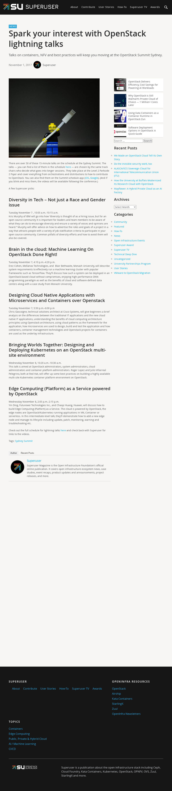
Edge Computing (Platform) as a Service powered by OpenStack (59, 391)
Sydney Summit (24, 441)
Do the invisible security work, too (133, 163)
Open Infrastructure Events (129, 240)
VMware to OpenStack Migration (132, 272)
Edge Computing (19, 734)
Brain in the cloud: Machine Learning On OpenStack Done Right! (51, 251)
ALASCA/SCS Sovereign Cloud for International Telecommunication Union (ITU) (136, 172)
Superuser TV (138, 7)
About (74, 7)
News (117, 235)
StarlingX (117, 704)
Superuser (49, 65)
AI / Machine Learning (22, 744)
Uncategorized (122, 259)
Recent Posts (27, 453)
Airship (116, 693)
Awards (155, 7)
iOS (87, 177)
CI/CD (12, 749)
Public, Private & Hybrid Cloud (28, 739)
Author (13, 453)
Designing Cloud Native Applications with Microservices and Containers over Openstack (57, 297)
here (68, 167)
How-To (122, 7)
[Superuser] (17, 472)
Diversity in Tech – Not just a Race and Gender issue (57, 202)
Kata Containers (122, 699)
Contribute (88, 7)
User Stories (106, 7)
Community (120, 221)
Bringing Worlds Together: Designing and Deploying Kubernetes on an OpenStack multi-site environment (57, 350)
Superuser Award (124, 245)
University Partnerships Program (132, 263)
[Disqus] (60, 531)
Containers (16, 729)
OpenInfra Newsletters (126, 714)
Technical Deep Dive (125, 254)
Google (94, 177)
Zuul (115, 709)
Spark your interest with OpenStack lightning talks (77, 38)
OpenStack (119, 688)
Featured (119, 226)
